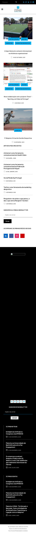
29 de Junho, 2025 (13, 515)
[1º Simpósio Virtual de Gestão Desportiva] (18, 119)
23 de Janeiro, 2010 (12, 171)
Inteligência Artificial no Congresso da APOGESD (14, 433)
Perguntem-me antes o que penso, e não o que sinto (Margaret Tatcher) (17, 200)
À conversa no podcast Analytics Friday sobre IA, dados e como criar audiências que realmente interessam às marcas (16, 460)
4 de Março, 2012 (11, 192)
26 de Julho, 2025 (13, 467)
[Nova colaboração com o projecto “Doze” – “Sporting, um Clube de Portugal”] (18, 73)
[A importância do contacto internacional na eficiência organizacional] (18, 28)
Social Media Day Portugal (13, 178)
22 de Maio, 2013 (19, 103)
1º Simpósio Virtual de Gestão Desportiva (18, 138)
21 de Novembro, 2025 (14, 450)
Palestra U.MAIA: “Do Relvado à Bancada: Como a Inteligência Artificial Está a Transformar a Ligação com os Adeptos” (17, 509)
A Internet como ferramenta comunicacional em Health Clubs (15, 154)
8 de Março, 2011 (11, 181)
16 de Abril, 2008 (11, 158)
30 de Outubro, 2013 (19, 57)
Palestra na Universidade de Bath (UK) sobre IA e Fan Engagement (16, 445)
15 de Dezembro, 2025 (14, 436)
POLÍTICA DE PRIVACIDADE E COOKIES (18, 530)
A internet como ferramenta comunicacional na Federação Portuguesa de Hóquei (14, 166)
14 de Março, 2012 (19, 142)
